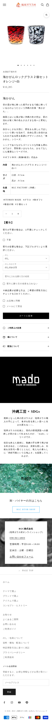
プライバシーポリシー (14, 652)
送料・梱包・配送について (16, 643)
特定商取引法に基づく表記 (16, 648)
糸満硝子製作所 (10, 72)
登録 (9, 692)
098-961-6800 (17, 538)
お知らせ (7, 615)
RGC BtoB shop (26, 509)
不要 (9, 240)
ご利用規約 (8, 657)
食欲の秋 (9, 204)
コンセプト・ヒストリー (15, 605)
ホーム (6, 582)
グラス (27, 200)
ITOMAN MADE (13, 200)
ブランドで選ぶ (10, 596)
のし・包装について (13, 638)
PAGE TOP (27, 570)
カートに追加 (26, 316)
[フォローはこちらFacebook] (4, 702)
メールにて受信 (14, 306)
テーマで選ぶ (9, 591)
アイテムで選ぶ (10, 601)
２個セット (22, 204)
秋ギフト (38, 200)
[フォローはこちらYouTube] (19, 702)
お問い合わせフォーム (21, 556)
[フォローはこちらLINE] (26, 702)
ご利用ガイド (9, 629)
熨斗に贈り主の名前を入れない (22, 284)
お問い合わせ (9, 624)
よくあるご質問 (10, 619)
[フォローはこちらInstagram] (11, 702)
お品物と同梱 (13, 301)
